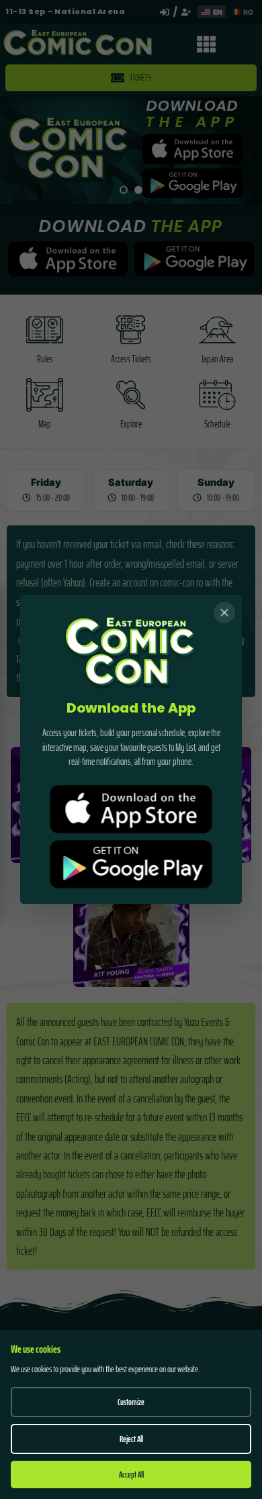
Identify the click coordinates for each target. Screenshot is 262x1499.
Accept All (131, 1474)
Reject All (131, 1439)
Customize (131, 1402)
